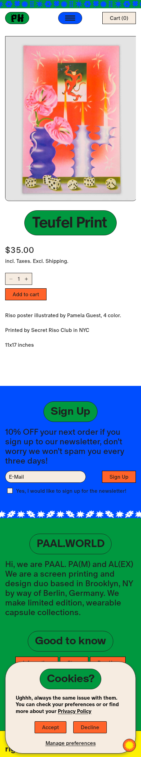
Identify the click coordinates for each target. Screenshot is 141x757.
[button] (119, 18)
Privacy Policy (74, 711)
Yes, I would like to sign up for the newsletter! (71, 491)
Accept (50, 727)
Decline (90, 727)
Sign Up (119, 477)
